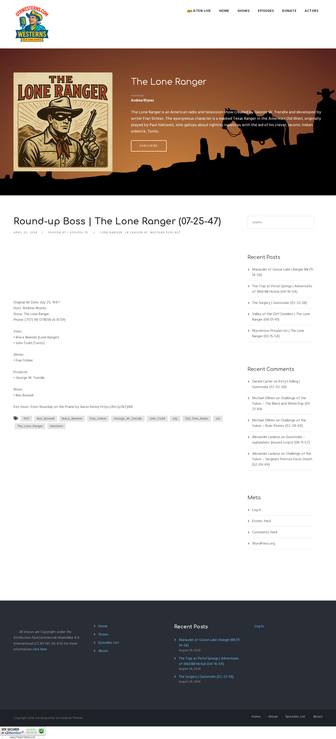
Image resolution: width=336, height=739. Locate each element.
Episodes (266, 10)
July (175, 418)
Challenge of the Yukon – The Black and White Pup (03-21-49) (281, 403)
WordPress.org (263, 543)
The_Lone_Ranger (30, 426)
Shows (243, 10)
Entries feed (261, 521)
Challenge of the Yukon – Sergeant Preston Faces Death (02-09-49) (282, 459)
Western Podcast (165, 232)
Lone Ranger (111, 232)
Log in (256, 510)
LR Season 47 (136, 232)
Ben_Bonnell (45, 418)
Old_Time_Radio (196, 418)
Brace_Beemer (72, 418)
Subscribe (149, 145)
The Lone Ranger (169, 82)
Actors (311, 10)
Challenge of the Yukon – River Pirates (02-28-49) (279, 423)
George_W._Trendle (128, 418)
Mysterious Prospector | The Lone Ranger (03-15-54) (278, 333)
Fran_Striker (98, 418)
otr (218, 418)
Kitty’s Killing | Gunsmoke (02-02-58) (276, 384)
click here (40, 649)
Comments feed (264, 532)
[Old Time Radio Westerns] (32, 24)
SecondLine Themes (69, 717)
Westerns (56, 426)
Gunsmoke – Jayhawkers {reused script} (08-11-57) (281, 439)
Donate (289, 10)
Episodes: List (108, 643)
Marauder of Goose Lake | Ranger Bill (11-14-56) (283, 272)
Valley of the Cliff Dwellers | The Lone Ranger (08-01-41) (281, 316)
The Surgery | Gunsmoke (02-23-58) (279, 303)
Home (224, 10)
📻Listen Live (199, 10)
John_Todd (157, 418)
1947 (26, 418)
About (103, 651)
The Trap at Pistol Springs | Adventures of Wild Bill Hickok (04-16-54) (282, 289)
